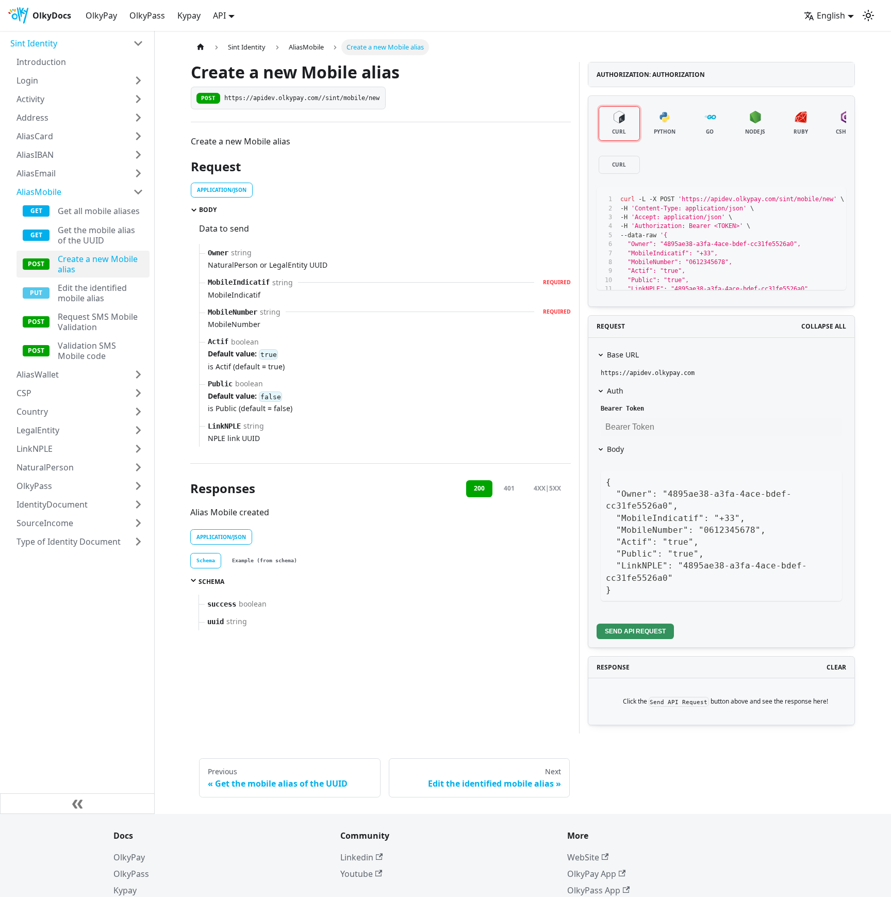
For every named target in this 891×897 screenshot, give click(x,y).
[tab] (205, 560)
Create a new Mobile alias (98, 264)
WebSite (583, 857)
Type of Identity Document (68, 541)
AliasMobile (38, 192)
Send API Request (635, 631)
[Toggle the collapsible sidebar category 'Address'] (138, 117)
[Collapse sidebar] (77, 803)
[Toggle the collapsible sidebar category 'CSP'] (138, 393)
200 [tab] (479, 488)
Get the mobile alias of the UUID (96, 235)
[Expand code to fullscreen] (833, 199)
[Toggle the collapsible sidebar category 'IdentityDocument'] (138, 504)
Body (615, 449)
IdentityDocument (52, 504)
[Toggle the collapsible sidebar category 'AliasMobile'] (138, 192)
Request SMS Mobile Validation (98, 322)
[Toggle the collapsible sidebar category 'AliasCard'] (138, 136)
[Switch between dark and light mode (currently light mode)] (868, 15)
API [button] (219, 15)
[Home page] (200, 47)
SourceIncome (44, 523)
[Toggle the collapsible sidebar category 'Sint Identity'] (138, 43)
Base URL (623, 355)
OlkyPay (101, 15)
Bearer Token (622, 408)
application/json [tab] (221, 189)
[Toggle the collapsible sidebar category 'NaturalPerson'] (138, 467)
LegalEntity (37, 430)
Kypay (189, 15)
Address (32, 117)
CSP (23, 393)
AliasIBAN (35, 154)
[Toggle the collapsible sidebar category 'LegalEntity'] (138, 430)
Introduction (41, 62)
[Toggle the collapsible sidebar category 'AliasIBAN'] (138, 154)
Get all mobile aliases (99, 211)
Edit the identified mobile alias (92, 293)
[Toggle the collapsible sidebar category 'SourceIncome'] (138, 523)
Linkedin (356, 857)
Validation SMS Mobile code (87, 351)
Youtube (356, 873)
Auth (615, 391)
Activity (30, 99)
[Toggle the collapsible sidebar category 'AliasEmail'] (138, 173)
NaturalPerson (45, 467)
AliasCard (34, 136)
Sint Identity (33, 43)
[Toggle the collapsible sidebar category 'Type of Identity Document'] (138, 541)
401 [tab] (509, 488)
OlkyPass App (593, 890)
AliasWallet (37, 374)
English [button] (831, 15)
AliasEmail (36, 173)
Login (27, 80)
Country (32, 411)
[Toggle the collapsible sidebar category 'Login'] (138, 80)
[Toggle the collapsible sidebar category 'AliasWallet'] (138, 374)
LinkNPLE (34, 448)
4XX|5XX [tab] (547, 488)
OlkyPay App (591, 873)
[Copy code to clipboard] (814, 199)
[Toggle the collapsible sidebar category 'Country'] (138, 411)
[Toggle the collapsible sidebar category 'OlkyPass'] (138, 486)
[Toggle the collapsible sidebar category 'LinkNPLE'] (138, 449)
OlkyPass (147, 15)
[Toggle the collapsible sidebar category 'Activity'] (138, 99)
